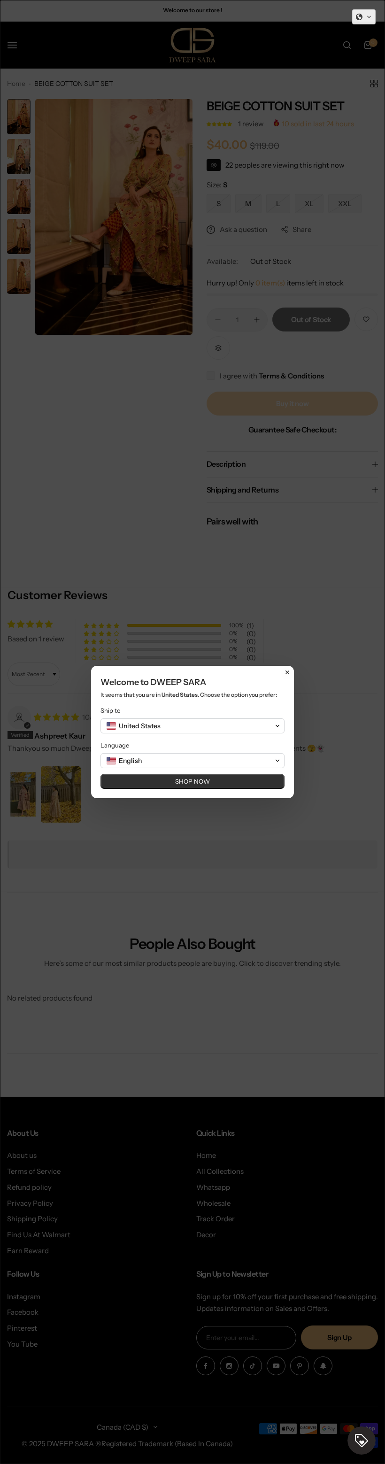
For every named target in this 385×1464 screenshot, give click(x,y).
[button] (364, 16)
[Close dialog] (287, 672)
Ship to (110, 710)
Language (114, 745)
